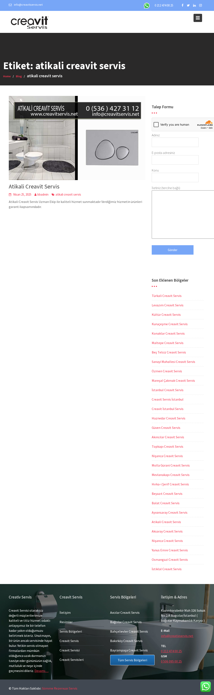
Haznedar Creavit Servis (168, 418)
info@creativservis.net (177, 636)
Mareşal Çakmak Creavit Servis (173, 380)
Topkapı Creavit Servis (167, 446)
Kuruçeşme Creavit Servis (170, 324)
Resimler (66, 622)
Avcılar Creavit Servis (125, 612)
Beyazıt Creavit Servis (167, 493)
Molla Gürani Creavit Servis (171, 465)
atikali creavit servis (68, 194)
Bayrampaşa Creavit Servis (129, 650)
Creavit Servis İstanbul (167, 399)
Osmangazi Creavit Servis (170, 559)
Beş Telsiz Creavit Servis (169, 352)
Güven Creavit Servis (166, 428)
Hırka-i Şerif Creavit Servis (170, 484)
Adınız (156, 135)
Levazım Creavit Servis (167, 305)
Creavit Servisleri (72, 660)
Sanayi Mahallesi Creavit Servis (173, 362)
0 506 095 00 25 (171, 661)
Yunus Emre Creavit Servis (170, 550)
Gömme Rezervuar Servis (59, 688)
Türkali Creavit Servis (167, 296)
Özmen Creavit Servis (167, 371)
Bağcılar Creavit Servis (126, 622)
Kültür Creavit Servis (166, 314)
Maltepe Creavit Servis (167, 343)
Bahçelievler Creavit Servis (129, 631)
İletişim (65, 612)
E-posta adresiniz (163, 153)
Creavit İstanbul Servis (167, 409)
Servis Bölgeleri (71, 631)
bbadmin (42, 194)
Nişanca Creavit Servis (167, 456)
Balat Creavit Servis (166, 503)
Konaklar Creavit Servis (168, 333)
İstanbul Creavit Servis (167, 390)
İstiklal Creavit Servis (167, 569)
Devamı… (41, 671)
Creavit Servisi (70, 650)
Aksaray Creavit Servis (167, 531)
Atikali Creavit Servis (34, 186)
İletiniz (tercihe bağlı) (166, 188)
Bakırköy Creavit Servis (126, 641)
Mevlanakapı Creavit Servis (171, 475)
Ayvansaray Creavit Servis (169, 512)
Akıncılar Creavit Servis (168, 437)
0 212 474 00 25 (164, 5)
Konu (155, 170)
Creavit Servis (69, 641)
